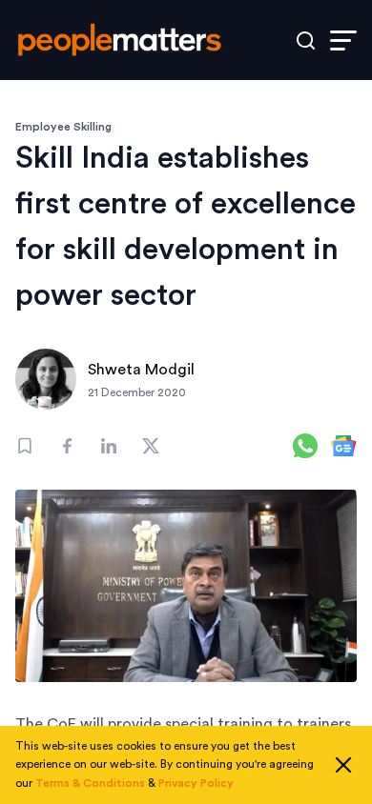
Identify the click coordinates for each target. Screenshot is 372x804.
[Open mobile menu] (343, 40)
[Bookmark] (24, 445)
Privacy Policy (196, 783)
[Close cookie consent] (343, 765)
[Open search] (306, 40)
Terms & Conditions (90, 783)
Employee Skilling (63, 126)
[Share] (66, 445)
